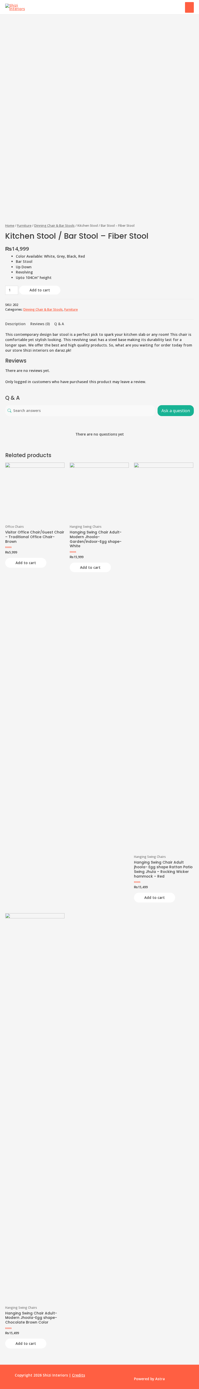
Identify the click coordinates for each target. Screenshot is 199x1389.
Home (9, 225)
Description (15, 323)
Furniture (24, 225)
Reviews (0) (40, 323)
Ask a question (175, 410)
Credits (78, 1375)
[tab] (15, 323)
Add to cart (40, 290)
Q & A (59, 323)
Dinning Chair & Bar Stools (54, 225)
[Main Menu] (189, 7)
